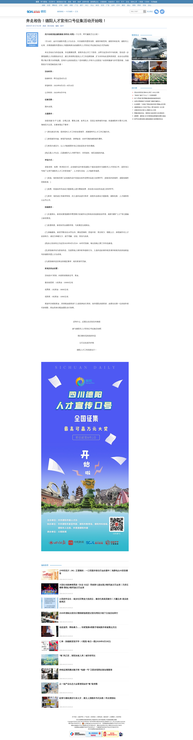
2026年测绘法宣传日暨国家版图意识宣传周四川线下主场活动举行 (88, 613)
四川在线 (50, 26)
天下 (122, 2)
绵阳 (71, 5)
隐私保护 (106, 717)
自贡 (48, 5)
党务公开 (134, 2)
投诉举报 (118, 717)
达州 (113, 5)
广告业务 (87, 717)
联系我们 (93, 717)
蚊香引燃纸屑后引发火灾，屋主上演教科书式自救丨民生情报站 (87, 698)
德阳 (66, 5)
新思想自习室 (61, 2)
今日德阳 (69, 11)
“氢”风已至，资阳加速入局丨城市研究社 (77, 655)
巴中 (118, 5)
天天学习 (52, 2)
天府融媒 (154, 2)
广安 (107, 5)
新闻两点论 (94, 2)
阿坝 (139, 5)
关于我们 (74, 717)
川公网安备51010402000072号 (92, 723)
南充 (97, 5)
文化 (127, 2)
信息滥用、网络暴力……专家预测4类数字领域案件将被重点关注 (88, 627)
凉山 (149, 5)
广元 (76, 5)
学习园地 (44, 2)
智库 (74, 2)
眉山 (128, 5)
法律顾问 (112, 717)
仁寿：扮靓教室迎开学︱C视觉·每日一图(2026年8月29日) (85, 641)
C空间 (147, 2)
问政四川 (111, 2)
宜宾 (102, 5)
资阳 (134, 5)
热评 (79, 2)
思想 (69, 2)
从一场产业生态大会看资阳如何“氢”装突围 (78, 684)
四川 (117, 2)
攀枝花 (54, 5)
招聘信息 (99, 717)
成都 (43, 5)
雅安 (123, 5)
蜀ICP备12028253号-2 (74, 723)
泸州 (60, 5)
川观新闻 (103, 2)
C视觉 (141, 2)
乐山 (92, 5)
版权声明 (80, 717)
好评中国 (85, 2)
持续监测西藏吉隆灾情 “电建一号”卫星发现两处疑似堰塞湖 (85, 670)
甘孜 (144, 5)
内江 (86, 5)
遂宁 (81, 5)
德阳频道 (60, 11)
